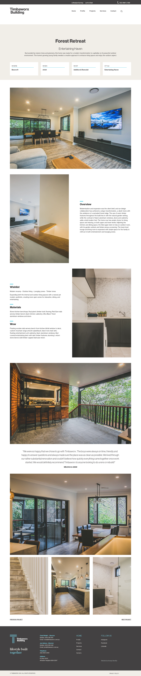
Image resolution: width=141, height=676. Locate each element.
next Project (126, 619)
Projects (79, 643)
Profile (78, 639)
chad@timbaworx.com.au (52, 639)
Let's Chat (89, 3)
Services (79, 646)
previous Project (16, 619)
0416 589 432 (49, 645)
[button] (73, 11)
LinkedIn (103, 646)
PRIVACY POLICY (114, 673)
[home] (19, 11)
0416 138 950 (49, 637)
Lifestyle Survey (77, 3)
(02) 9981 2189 (124, 3)
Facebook (104, 643)
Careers (78, 653)
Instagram (104, 639)
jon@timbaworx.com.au (51, 647)
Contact (78, 649)
